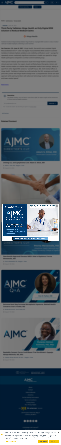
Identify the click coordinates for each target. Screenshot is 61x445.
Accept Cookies (43, 441)
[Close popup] (57, 206)
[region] (30, 437)
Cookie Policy (23, 438)
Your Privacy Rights (11, 441)
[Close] (58, 432)
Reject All (53, 441)
